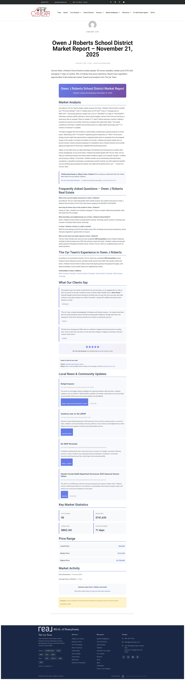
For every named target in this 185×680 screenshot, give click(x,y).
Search (65, 12)
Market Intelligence (112, 12)
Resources (125, 12)
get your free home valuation (101, 591)
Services (99, 12)
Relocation (75, 659)
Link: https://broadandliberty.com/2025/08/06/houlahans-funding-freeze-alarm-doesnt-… (84, 447)
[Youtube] (124, 2)
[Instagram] (119, 2)
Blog (98, 662)
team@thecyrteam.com (132, 642)
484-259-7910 (129, 638)
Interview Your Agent (103, 650)
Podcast (99, 647)
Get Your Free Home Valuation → (71, 180)
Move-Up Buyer (77, 647)
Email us (88, 591)
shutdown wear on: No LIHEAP (73, 414)
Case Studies (101, 644)
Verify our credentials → (46, 666)
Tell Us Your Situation (104, 668)
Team (59, 12)
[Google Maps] (137, 657)
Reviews (99, 656)
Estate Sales (76, 650)
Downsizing (75, 656)
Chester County (97, 63)
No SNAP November (69, 444)
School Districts (88, 12)
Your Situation (74, 12)
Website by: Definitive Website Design (136, 676)
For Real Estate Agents (140, 12)
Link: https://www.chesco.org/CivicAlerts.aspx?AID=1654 (75, 417)
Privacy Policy (116, 676)
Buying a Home (77, 641)
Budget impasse (67, 384)
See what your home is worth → (75, 364)
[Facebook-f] (111, 2)
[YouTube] (133, 657)
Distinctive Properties (78, 662)
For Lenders (100, 653)
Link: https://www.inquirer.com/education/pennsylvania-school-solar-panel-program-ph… (84, 480)
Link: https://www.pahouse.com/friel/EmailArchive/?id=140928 (77, 387)
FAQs (98, 659)
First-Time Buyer (77, 644)
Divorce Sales (76, 653)
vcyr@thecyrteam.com (109, 180)
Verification (100, 665)
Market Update (106, 63)
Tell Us (152, 12)
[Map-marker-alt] (115, 2)
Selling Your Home (78, 638)
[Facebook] (123, 657)
